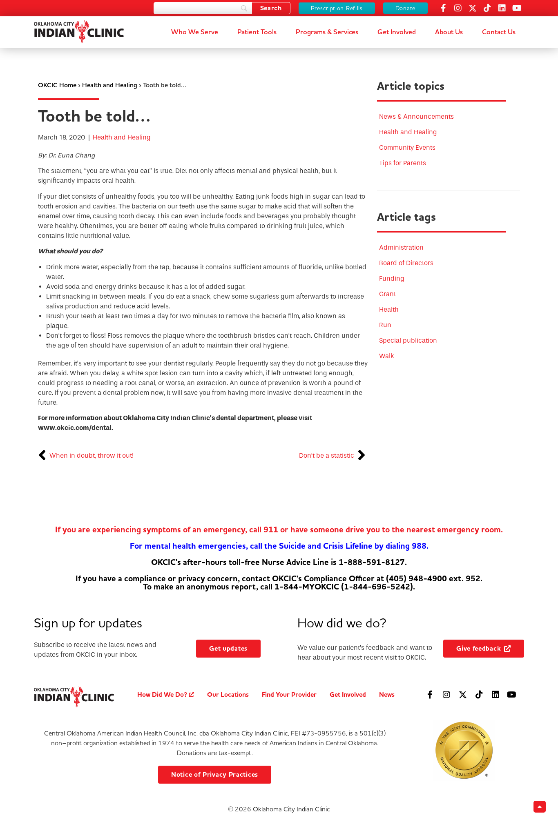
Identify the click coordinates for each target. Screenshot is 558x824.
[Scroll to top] (539, 807)
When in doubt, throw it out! (91, 455)
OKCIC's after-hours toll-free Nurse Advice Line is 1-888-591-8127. (279, 562)
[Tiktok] (487, 8)
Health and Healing (109, 85)
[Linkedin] (502, 8)
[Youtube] (516, 8)
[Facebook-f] (443, 8)
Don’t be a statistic (326, 455)
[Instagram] (458, 8)
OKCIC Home (57, 85)
